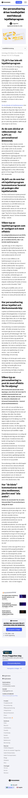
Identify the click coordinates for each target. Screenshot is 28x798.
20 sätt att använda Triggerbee (12, 750)
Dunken (6, 735)
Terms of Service (6, 695)
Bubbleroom (7, 740)
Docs (5, 762)
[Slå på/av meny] (25, 2)
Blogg (5, 758)
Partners (6, 773)
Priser (5, 715)
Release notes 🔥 (8, 718)
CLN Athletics (7, 728)
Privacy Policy (14, 695)
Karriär (5, 770)
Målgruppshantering (9, 708)
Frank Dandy (7, 733)
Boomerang (7, 742)
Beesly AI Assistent (9, 713)
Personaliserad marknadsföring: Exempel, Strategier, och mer (9, 604)
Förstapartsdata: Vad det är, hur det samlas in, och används (10, 597)
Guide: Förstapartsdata (10, 755)
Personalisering (8, 705)
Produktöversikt (8, 703)
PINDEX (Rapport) (8, 748)
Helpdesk (6, 760)
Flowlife (6, 730)
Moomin (6, 725)
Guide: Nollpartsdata (9, 753)
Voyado (17, 55)
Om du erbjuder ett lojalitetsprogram (12, 105)
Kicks (5, 723)
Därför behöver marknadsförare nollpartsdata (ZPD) (7, 612)
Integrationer (7, 710)
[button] (25, 48)
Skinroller (6, 738)
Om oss (6, 768)
